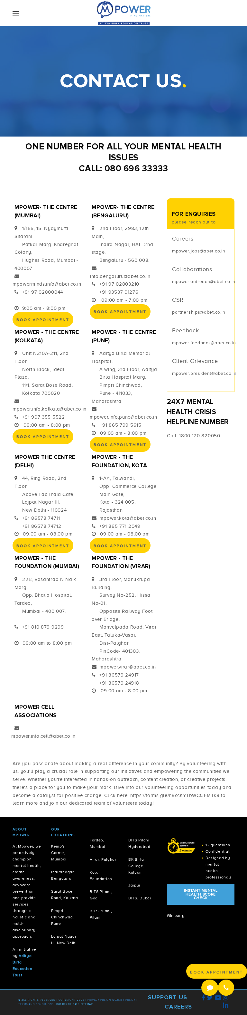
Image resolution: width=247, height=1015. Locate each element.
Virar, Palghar (103, 860)
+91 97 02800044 (42, 292)
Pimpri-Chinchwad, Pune (62, 917)
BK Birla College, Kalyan (136, 866)
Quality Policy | (124, 1000)
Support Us (167, 997)
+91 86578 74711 (41, 518)
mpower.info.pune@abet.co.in (123, 417)
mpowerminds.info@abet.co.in (47, 284)
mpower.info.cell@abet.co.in (43, 736)
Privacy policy (98, 1000)
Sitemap (87, 1004)
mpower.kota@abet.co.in (127, 518)
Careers (178, 1006)
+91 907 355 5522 (43, 417)
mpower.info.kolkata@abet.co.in (50, 409)
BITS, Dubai (139, 898)
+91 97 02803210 (119, 284)
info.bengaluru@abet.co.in (120, 276)
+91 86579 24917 (119, 675)
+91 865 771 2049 (119, 526)
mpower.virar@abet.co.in (127, 666)
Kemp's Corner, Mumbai (59, 852)
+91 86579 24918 (119, 683)
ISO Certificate (68, 1004)
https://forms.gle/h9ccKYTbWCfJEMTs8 (175, 795)
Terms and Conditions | (37, 1004)
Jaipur (134, 885)
